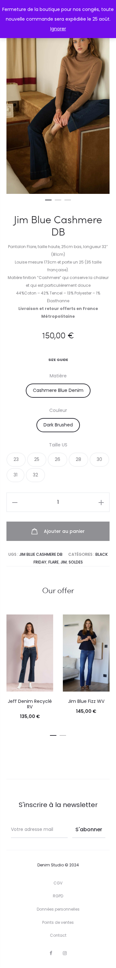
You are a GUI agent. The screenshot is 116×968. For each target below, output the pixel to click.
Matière (58, 376)
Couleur (58, 410)
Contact (58, 935)
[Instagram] (65, 953)
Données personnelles (58, 909)
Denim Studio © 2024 (58, 865)
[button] (48, 199)
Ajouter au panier (64, 531)
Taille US (58, 445)
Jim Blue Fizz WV (86, 701)
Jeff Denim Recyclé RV (30, 704)
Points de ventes (58, 922)
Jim (64, 562)
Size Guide (58, 359)
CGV (58, 883)
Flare (53, 562)
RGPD (58, 896)
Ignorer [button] (58, 28)
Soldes (76, 562)
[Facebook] (51, 953)
